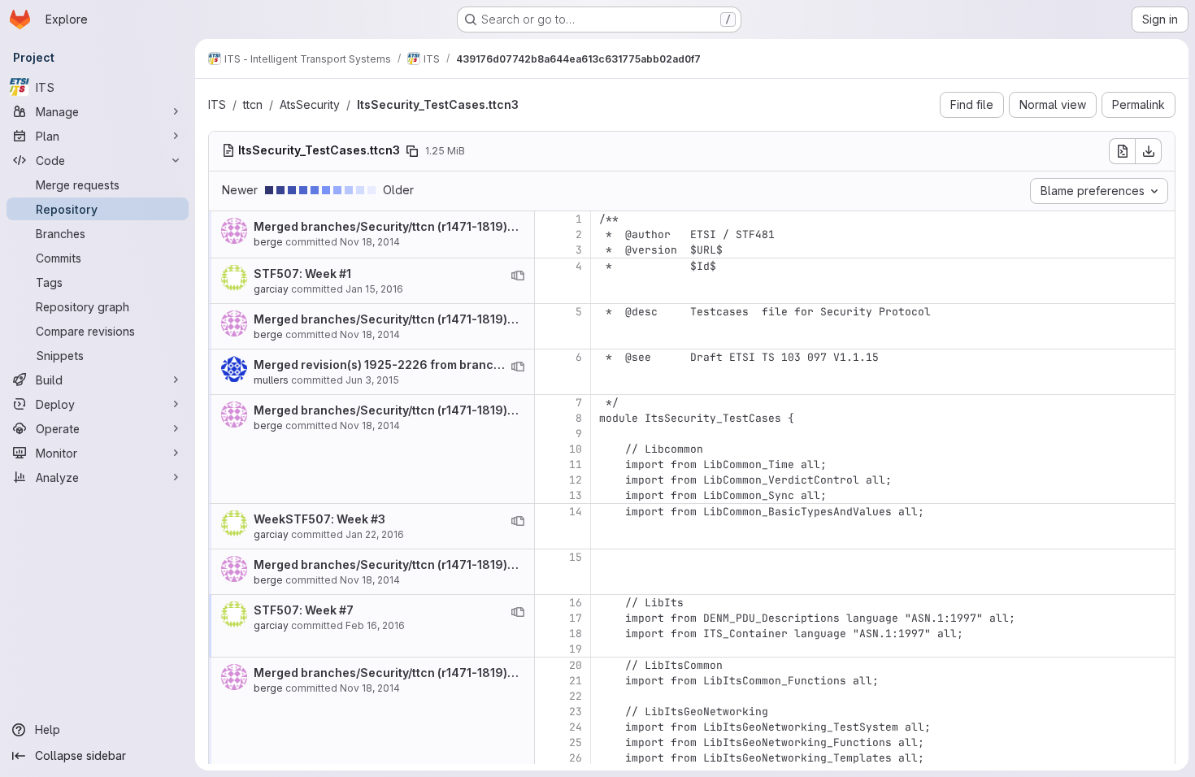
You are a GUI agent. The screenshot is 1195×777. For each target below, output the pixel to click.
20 (575, 665)
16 (575, 603)
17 (575, 618)
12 (575, 480)
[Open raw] (1122, 151)
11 (575, 464)
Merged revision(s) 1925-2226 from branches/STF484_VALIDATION (446, 364)
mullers (271, 380)
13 (575, 495)
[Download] (1149, 151)
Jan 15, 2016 (374, 289)
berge (268, 242)
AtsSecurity (310, 104)
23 (575, 711)
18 (575, 633)
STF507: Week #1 (302, 273)
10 (575, 449)
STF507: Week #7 (304, 610)
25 (575, 742)
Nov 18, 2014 (370, 242)
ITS (217, 104)
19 (575, 649)
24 (575, 727)
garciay (271, 289)
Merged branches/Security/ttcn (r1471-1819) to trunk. (405, 226)
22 (575, 696)
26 (575, 758)
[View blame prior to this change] (517, 275)
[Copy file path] (412, 151)
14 (575, 512)
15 (575, 557)
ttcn (253, 104)
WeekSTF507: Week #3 (319, 519)
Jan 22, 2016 (374, 534)
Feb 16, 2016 (375, 625)
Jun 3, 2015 (372, 380)
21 (575, 681)
